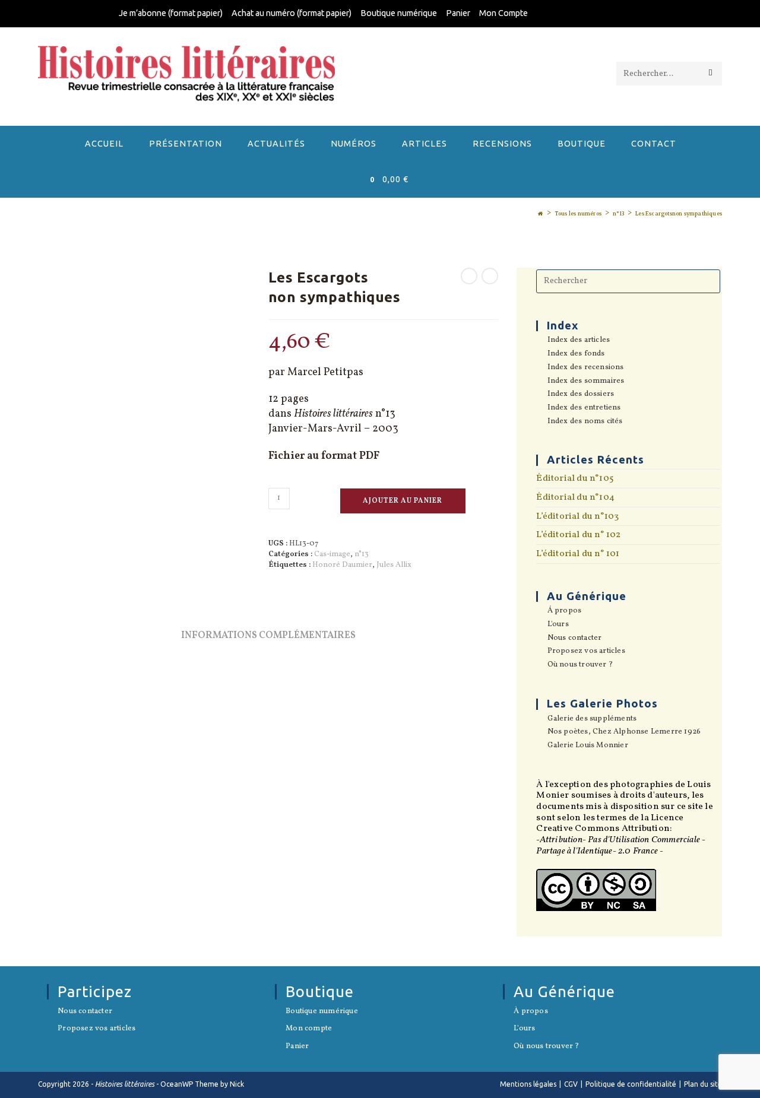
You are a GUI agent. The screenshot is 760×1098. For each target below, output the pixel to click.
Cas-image (332, 554)
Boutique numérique (398, 13)
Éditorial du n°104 (575, 497)
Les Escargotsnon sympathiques (678, 213)
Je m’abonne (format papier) (171, 13)
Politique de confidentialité (630, 1084)
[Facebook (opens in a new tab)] (634, 14)
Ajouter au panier (402, 501)
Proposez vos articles (586, 651)
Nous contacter (574, 638)
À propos (531, 1012)
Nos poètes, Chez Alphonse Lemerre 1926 (624, 732)
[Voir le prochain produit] (490, 276)
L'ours (557, 625)
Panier (458, 13)
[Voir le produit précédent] (469, 276)
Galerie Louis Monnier (587, 746)
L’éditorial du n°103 (577, 516)
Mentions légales (528, 1084)
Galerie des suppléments (591, 719)
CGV (571, 1084)
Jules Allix (393, 565)
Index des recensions (585, 368)
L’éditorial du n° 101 (577, 553)
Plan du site (703, 1084)
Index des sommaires (585, 381)
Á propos (564, 611)
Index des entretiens (583, 408)
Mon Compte (503, 13)
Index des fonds (575, 354)
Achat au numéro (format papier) (292, 13)
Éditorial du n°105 (575, 478)
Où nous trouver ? (580, 665)
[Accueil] (540, 213)
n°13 (361, 554)
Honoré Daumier (342, 565)
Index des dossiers (580, 394)
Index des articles (578, 340)
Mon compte (309, 1029)
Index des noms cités (584, 422)
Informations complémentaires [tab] (268, 635)
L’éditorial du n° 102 (578, 534)
